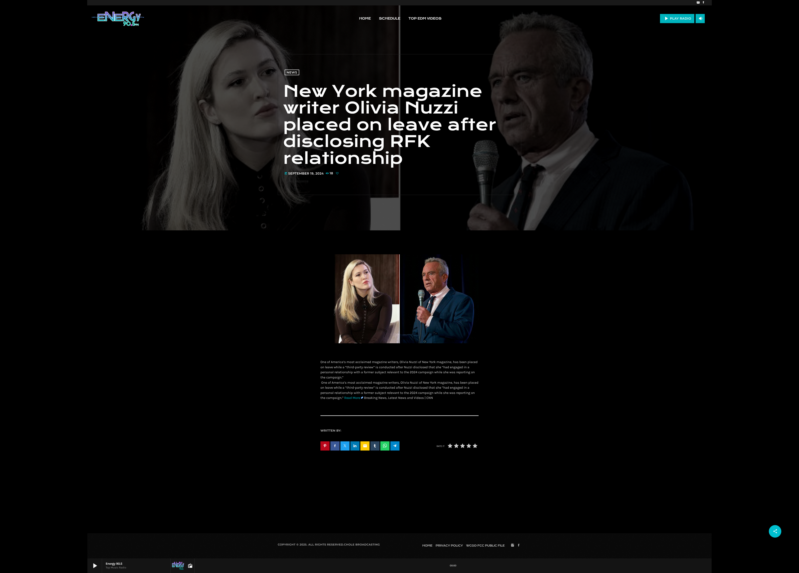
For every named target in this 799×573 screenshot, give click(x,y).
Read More (352, 398)
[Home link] (118, 18)
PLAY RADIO (677, 18)
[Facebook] (703, 2)
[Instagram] (698, 2)
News (292, 72)
